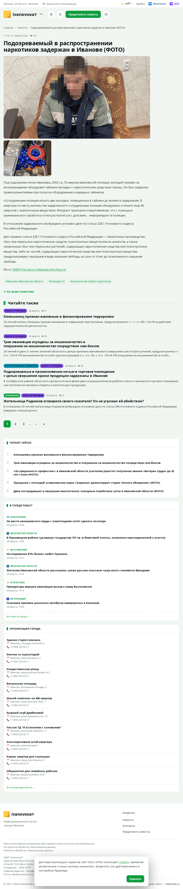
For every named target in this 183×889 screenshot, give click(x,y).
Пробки (140, 3)
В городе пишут (21, 505)
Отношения (12, 395)
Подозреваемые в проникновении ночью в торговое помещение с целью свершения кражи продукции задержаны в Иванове (59, 373)
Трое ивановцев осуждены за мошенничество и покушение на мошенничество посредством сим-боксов (51, 344)
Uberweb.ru (172, 884)
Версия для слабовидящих (61, 3)
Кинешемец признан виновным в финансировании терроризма (59, 316)
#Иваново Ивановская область (24, 281)
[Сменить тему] (51, 14)
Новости (22, 27)
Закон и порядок (15, 310)
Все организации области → (21, 787)
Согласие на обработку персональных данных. (30, 847)
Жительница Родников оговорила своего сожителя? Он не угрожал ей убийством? (74, 401)
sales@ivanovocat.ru (22, 874)
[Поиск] (60, 14)
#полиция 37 (57, 281)
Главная (8, 27)
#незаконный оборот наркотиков (90, 281)
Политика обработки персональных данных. (28, 850)
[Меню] (106, 14)
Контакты (129, 825)
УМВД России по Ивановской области (39, 270)
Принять (135, 879)
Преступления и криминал (21, 366)
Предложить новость (136, 831)
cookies (124, 862)
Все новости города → (18, 616)
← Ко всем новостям (19, 292)
